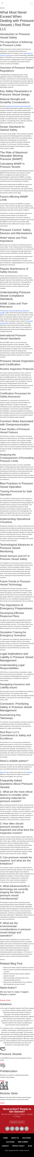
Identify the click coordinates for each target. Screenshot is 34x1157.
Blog (30, 1146)
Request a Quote (5, 1000)
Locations (10, 1142)
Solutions (26, 1138)
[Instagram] (17, 1128)
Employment (23, 1142)
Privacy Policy (18, 1146)
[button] (31, 3)
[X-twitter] (26, 1128)
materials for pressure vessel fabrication (18, 106)
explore (2, 1063)
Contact (5, 1146)
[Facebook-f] (12, 1128)
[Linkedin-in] (7, 1128)
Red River (29, 772)
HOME (5, 1138)
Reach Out (3, 772)
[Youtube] (22, 1128)
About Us (15, 1138)
